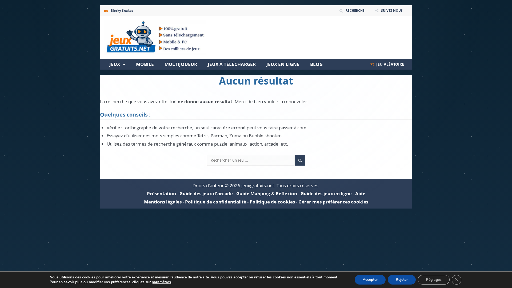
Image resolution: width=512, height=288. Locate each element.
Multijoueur (181, 64)
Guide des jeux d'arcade (206, 193)
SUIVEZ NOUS (392, 10)
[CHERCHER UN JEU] (300, 160)
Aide (360, 193)
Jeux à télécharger (232, 64)
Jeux (114, 64)
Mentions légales (163, 202)
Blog (316, 64)
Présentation (161, 193)
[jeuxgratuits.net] (155, 36)
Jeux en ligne (282, 64)
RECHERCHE (355, 10)
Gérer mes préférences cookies (333, 202)
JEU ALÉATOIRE (389, 64)
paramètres (161, 282)
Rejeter (402, 279)
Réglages (434, 279)
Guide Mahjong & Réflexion (266, 193)
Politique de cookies (272, 202)
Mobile (145, 64)
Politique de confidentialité (215, 202)
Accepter (370, 279)
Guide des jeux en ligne (326, 193)
